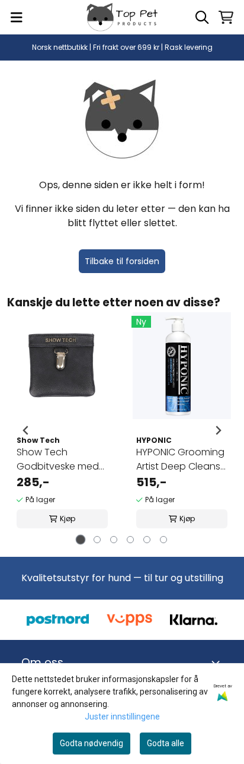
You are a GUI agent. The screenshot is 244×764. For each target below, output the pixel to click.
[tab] (81, 539)
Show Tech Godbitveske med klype (58, 459)
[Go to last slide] (26, 430)
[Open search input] (201, 17)
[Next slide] (217, 430)
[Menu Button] (16, 17)
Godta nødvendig (91, 743)
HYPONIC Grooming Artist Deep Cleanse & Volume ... (181, 459)
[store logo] (122, 17)
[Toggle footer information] (218, 662)
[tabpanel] (62, 430)
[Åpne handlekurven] (226, 17)
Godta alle (165, 743)
